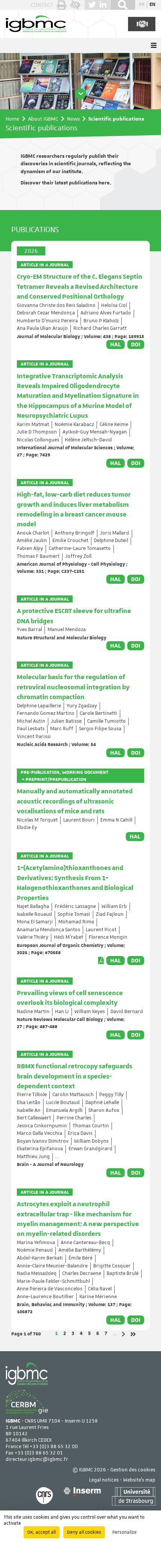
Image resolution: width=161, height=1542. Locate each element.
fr (142, 5)
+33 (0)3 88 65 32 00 (54, 1447)
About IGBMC (43, 118)
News (73, 118)
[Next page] (123, 1334)
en (152, 5)
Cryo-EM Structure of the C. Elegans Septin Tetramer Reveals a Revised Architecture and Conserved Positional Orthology (79, 287)
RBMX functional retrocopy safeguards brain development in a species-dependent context (74, 1076)
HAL (115, 344)
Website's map (139, 1480)
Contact (42, 5)
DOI (135, 344)
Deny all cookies (84, 1532)
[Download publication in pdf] (101, 960)
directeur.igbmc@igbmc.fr (37, 1459)
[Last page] (133, 1334)
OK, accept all (41, 1532)
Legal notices (104, 1480)
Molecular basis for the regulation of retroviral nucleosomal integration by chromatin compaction (73, 687)
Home (12, 118)
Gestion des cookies (132, 1470)
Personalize (124, 1532)
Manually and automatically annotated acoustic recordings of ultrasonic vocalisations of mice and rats (75, 801)
